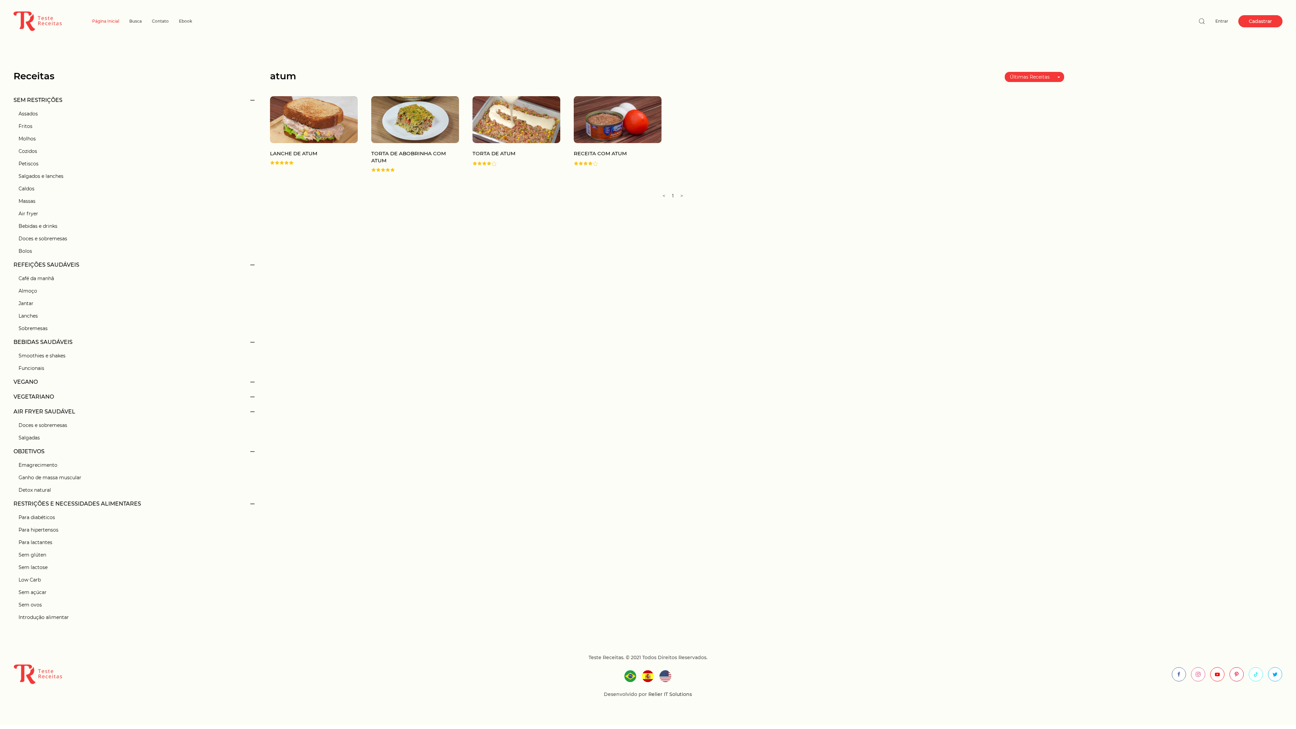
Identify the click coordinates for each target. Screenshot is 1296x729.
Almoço (28, 291)
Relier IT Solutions (669, 694)
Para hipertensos (38, 530)
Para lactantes (35, 542)
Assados (28, 114)
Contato (160, 21)
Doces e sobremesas (43, 239)
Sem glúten (32, 555)
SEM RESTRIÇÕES (38, 100)
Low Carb (30, 580)
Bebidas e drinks (38, 226)
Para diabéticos (37, 517)
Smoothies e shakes (42, 356)
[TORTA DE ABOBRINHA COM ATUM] (415, 119)
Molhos (27, 139)
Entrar (1221, 21)
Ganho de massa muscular (50, 478)
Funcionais (31, 368)
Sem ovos (30, 605)
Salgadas (29, 438)
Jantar (26, 303)
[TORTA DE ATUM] (516, 119)
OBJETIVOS (29, 451)
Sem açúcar (33, 592)
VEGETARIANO (34, 397)
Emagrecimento (38, 465)
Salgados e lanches (41, 176)
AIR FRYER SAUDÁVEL (44, 411)
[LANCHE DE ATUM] (314, 119)
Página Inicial (105, 21)
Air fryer (28, 214)
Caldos (26, 189)
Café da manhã (36, 278)
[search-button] (1201, 21)
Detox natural (35, 490)
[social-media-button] (1179, 674)
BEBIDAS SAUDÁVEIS (43, 342)
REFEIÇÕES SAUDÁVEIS (46, 265)
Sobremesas (33, 328)
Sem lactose (33, 567)
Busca (135, 21)
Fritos (25, 126)
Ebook (185, 21)
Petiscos (28, 164)
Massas (27, 201)
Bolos (25, 251)
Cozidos (28, 151)
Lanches (28, 316)
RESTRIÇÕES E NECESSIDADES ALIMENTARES (77, 504)
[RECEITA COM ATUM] (618, 119)
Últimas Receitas (1030, 77)
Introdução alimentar (44, 617)
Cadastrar (1260, 21)
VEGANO (26, 382)
